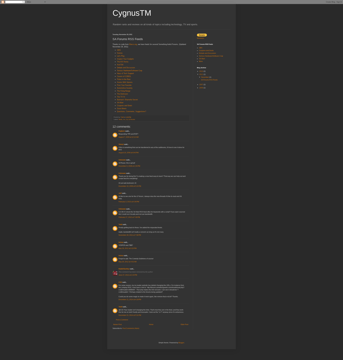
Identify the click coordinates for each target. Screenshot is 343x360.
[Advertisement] (213, 110)
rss (124, 119)
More (201, 61)
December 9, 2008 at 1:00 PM (129, 166)
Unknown (122, 160)
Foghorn (122, 131)
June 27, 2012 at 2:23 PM (128, 275)
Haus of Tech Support (125, 73)
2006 (201, 88)
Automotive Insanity (125, 88)
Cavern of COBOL (124, 76)
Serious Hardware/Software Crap (129, 71)
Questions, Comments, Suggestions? (131, 111)
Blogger (181, 343)
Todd (120, 224)
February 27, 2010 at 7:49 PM (129, 217)
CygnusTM (132, 12)
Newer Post (117, 324)
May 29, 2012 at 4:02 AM (128, 262)
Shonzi (121, 144)
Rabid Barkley (124, 269)
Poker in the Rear (124, 79)
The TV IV (121, 97)
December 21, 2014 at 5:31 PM (130, 315)
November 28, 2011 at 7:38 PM (130, 235)
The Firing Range (123, 91)
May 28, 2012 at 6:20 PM (128, 248)
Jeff (120, 193)
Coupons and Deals (124, 106)
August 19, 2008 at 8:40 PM (129, 153)
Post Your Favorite (124, 85)
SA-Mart (120, 103)
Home (151, 324)
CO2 (120, 282)
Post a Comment (122, 320)
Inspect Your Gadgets (125, 59)
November (205, 77)
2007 (201, 85)
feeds (120, 119)
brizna (121, 242)
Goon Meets (121, 108)
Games (120, 53)
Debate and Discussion (126, 68)
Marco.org (133, 44)
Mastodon (200, 38)
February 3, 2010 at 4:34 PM (129, 202)
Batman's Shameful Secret (127, 100)
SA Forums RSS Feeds (209, 80)
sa (127, 119)
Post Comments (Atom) (130, 328)
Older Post (184, 324)
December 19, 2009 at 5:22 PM (130, 186)
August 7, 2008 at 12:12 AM (129, 137)
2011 (201, 74)
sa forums (131, 119)
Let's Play (121, 56)
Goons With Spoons (125, 82)
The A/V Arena (122, 62)
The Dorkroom (122, 94)
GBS (119, 50)
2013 (201, 71)
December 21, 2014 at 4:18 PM (130, 299)
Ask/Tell (120, 65)
